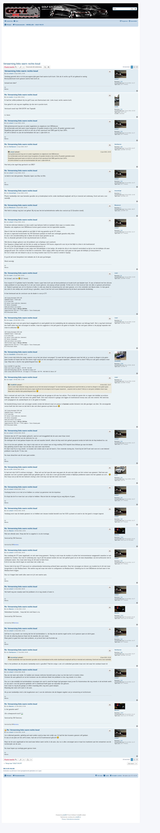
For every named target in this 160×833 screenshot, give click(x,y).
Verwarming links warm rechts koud (21, 63)
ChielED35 (118, 361)
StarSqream (118, 144)
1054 (121, 537)
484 (121, 146)
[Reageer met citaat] (109, 71)
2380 (121, 363)
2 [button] (134, 67)
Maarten (117, 534)
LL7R (116, 475)
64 (121, 275)
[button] (137, 67)
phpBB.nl (78, 817)
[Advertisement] (73, 44)
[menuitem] (15, 21)
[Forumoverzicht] (23, 11)
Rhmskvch (118, 205)
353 (121, 477)
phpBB (64, 815)
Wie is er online (9, 768)
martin (116, 106)
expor (116, 273)
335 (121, 81)
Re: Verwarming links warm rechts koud (20, 95)
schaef (116, 79)
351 (121, 109)
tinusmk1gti (118, 190)
